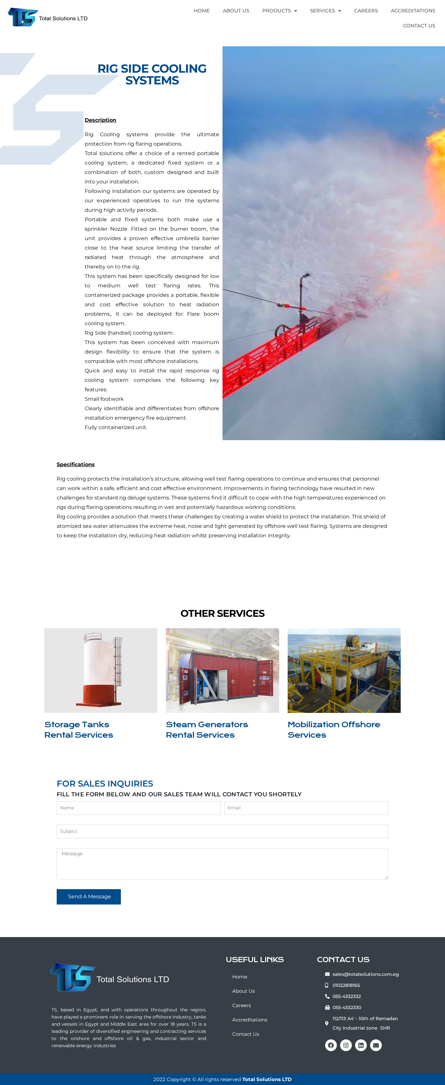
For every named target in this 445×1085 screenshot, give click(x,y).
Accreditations (413, 10)
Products (276, 10)
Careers (366, 10)
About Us (236, 10)
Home (202, 10)
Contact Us (419, 25)
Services (322, 10)
